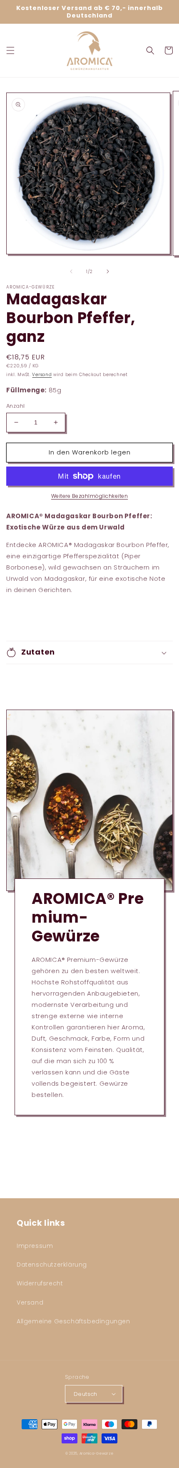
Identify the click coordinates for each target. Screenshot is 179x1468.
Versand (42, 374)
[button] (10, 50)
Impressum (35, 1246)
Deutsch (85, 1394)
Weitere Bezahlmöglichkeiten (89, 495)
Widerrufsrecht (40, 1283)
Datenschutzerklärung (52, 1264)
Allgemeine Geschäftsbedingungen (73, 1321)
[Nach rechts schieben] (108, 271)
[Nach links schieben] (71, 271)
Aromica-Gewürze (97, 1453)
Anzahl (15, 406)
